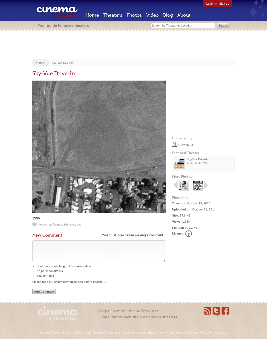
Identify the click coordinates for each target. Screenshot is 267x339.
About (184, 15)
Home (92, 15)
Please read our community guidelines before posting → (69, 281)
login (120, 235)
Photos (134, 15)
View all (192, 227)
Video (152, 15)
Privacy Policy (198, 332)
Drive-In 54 (185, 144)
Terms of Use (217, 332)
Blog (168, 15)
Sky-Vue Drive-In (63, 62)
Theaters (112, 15)
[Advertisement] (133, 45)
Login (210, 3)
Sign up (224, 3)
